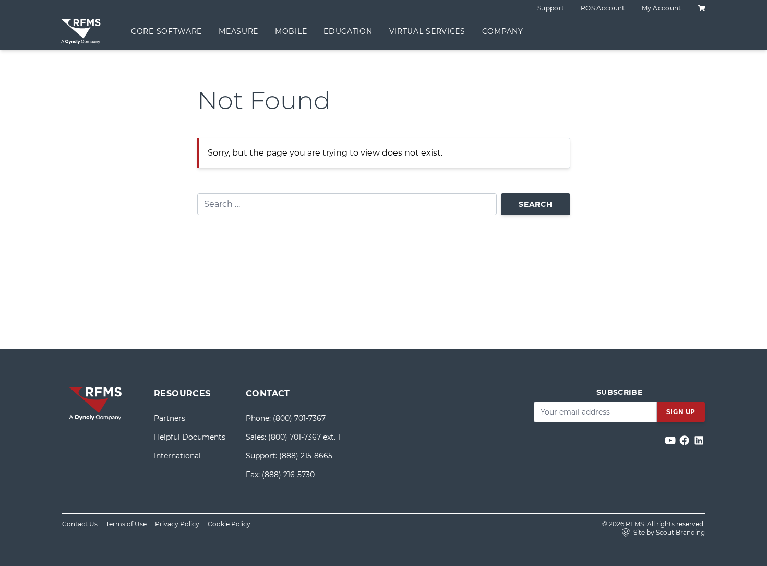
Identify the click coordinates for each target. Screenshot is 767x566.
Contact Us (80, 524)
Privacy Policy (177, 524)
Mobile (291, 31)
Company (502, 31)
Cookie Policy (229, 524)
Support (550, 8)
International (177, 456)
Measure (238, 31)
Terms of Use (126, 524)
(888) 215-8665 (305, 456)
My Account (661, 8)
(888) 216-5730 (288, 474)
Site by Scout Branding (668, 532)
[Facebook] (685, 440)
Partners (169, 418)
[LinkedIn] (699, 440)
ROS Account (603, 8)
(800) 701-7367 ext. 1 (304, 437)
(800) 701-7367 (299, 418)
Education (347, 31)
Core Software (166, 31)
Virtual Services (427, 31)
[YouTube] (671, 440)
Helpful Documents (189, 437)
